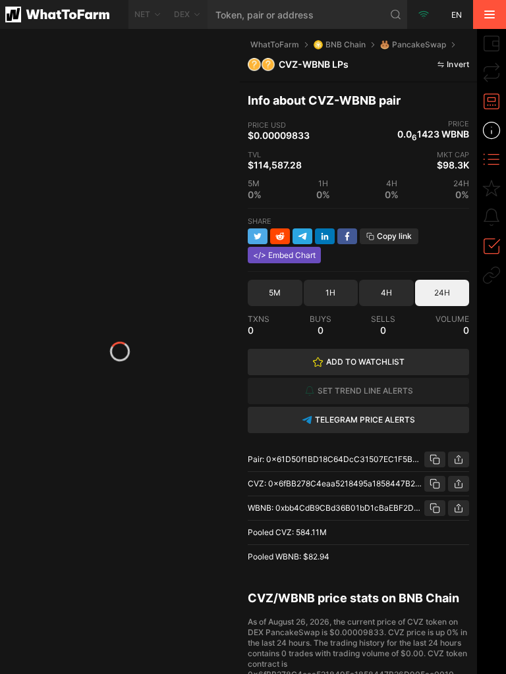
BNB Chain (345, 44)
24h (442, 293)
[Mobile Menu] (489, 14)
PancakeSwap (419, 44)
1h (330, 293)
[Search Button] (396, 14)
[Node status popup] (423, 14)
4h (386, 293)
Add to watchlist (365, 362)
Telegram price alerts (365, 420)
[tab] (491, 43)
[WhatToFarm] (64, 14)
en (456, 15)
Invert (458, 64)
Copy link (394, 236)
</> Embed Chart (284, 255)
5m (275, 293)
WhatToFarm (274, 44)
